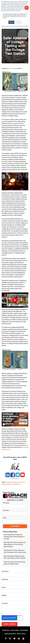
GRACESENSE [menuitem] (24, 630)
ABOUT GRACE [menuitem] (21, 633)
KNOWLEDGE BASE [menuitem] (10, 633)
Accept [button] (11, 22)
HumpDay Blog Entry (12, 482)
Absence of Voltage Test (13, 484)
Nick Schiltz (11, 68)
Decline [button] (18, 22)
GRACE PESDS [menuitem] (15, 630)
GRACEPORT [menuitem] (6, 630)
